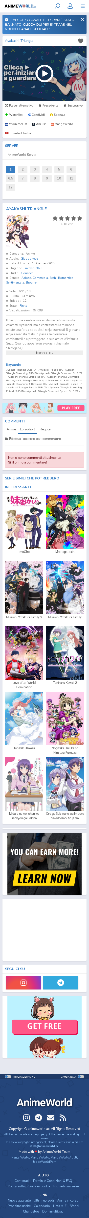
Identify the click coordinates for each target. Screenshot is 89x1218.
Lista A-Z (60, 1206)
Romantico (65, 278)
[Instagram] (23, 982)
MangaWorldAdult (64, 1158)
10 (59, 178)
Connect (27, 273)
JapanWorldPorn (44, 1162)
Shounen (31, 283)
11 (71, 178)
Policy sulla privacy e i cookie (29, 1186)
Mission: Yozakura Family (65, 617)
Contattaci (22, 1181)
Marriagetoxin (64, 552)
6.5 (10, 178)
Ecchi (53, 278)
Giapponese (29, 259)
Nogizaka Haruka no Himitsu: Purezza (65, 750)
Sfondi (74, 1206)
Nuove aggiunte (19, 1200)
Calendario (42, 1206)
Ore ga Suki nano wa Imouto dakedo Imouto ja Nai (65, 816)
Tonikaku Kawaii (24, 748)
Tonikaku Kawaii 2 (65, 683)
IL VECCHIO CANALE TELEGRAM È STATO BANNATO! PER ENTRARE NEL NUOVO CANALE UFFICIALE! (39, 24)
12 (11, 187)
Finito (23, 306)
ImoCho (24, 552)
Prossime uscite (19, 1206)
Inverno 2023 (33, 268)
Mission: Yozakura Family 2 (24, 617)
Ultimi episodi (44, 1200)
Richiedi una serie (66, 1186)
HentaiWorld (20, 1158)
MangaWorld (40, 1158)
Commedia (40, 278)
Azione (26, 278)
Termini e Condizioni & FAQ (52, 1181)
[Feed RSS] (63, 1117)
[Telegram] (60, 982)
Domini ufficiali (53, 1211)
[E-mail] (51, 1117)
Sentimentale (15, 283)
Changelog (31, 1211)
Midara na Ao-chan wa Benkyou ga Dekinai (24, 816)
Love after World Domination (24, 685)
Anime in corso (68, 1200)
